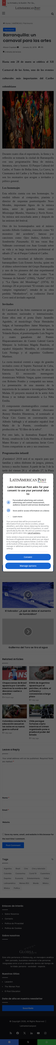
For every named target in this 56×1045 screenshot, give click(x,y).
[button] (28, 517)
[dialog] (28, 522)
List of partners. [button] (34, 533)
